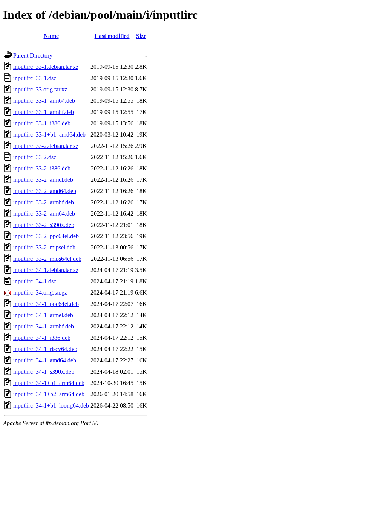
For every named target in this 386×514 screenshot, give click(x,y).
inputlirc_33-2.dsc (34, 157)
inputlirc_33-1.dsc (34, 78)
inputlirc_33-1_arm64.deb (44, 100)
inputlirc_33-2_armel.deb (43, 179)
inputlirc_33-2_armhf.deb (43, 202)
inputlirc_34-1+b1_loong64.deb (51, 405)
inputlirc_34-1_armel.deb (43, 315)
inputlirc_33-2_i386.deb (41, 168)
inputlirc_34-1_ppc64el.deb (46, 304)
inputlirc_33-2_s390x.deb (43, 225)
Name (51, 36)
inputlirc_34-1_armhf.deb (43, 326)
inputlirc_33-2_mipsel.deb (44, 247)
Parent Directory (32, 55)
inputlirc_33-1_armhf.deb (43, 112)
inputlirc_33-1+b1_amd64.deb (49, 134)
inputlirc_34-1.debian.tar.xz (45, 270)
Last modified (112, 36)
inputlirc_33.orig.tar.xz (40, 89)
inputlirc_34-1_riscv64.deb (45, 349)
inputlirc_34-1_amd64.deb (44, 360)
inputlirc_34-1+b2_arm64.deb (48, 394)
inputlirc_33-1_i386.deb (41, 123)
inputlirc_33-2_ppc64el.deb (46, 236)
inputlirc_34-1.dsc (34, 281)
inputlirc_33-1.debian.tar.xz (45, 67)
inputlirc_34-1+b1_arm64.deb (48, 383)
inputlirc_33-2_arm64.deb (44, 213)
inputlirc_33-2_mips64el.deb (47, 258)
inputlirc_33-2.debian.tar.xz (45, 146)
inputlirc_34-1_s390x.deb (43, 371)
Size (141, 36)
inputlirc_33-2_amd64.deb (44, 191)
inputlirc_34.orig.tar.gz (40, 292)
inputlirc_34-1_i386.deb (41, 338)
